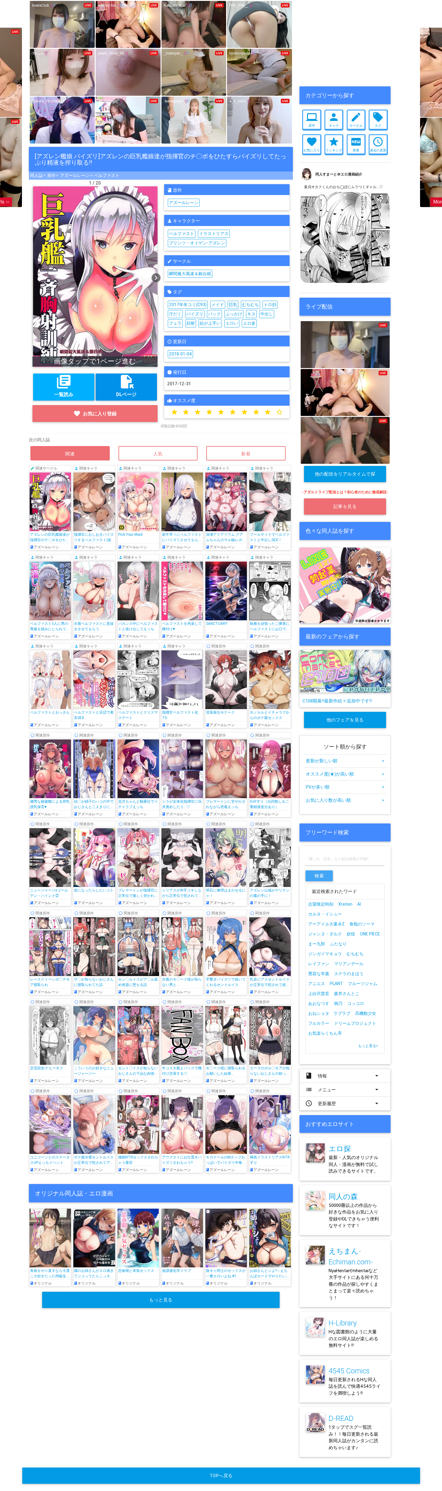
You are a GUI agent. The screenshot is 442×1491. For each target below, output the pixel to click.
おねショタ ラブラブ (329, 1013)
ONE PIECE (370, 934)
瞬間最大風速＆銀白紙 (190, 273)
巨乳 (233, 304)
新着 (246, 454)
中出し (266, 314)
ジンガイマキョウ (325, 953)
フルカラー (318, 1023)
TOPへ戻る (221, 1475)
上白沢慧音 (318, 993)
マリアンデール (349, 963)
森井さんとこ (346, 993)
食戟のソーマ (362, 924)
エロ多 (249, 323)
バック (214, 314)
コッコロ (355, 1003)
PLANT (336, 983)
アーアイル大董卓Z (326, 924)
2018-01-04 (180, 354)
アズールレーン (75, 175)
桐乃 (338, 1003)
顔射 (190, 323)
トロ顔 (270, 304)
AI (359, 904)
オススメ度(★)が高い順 (345, 774)
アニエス (316, 983)
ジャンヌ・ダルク (325, 934)
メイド (217, 304)
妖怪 (351, 934)
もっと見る (161, 1300)
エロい (232, 323)
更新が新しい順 (345, 761)
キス (251, 314)
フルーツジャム (362, 983)
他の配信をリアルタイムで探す (345, 476)
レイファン (318, 963)
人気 (158, 454)
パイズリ (194, 314)
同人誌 (36, 175)
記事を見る (345, 506)
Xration (345, 904)
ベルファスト (106, 175)
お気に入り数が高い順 (345, 800)
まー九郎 (316, 944)
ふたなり (338, 944)
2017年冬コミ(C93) (188, 304)
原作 (51, 175)
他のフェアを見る (345, 720)
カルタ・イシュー (325, 914)
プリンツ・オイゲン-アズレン (197, 243)
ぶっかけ (234, 314)
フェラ (175, 323)
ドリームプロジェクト (355, 1023)
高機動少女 (365, 1013)
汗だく (175, 314)
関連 (70, 454)
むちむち (250, 304)
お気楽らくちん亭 (325, 1033)
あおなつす (318, 1003)
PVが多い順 (345, 787)
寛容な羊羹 (318, 973)
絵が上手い (210, 323)
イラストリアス (214, 233)
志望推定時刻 (320, 904)
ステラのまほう (349, 973)
